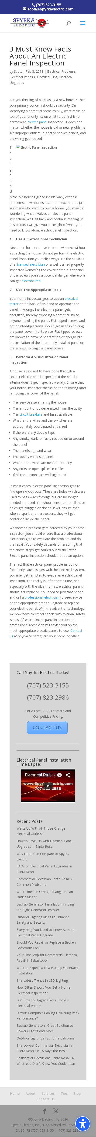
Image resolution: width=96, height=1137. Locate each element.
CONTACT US (47, 727)
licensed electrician (31, 264)
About (31, 1093)
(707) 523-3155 (48, 685)
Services (48, 1093)
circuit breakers (31, 414)
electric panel (37, 122)
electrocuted (31, 281)
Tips (64, 1093)
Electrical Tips (47, 77)
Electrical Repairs (22, 77)
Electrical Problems (61, 71)
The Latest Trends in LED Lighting (42, 980)
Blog (77, 1093)
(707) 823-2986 (48, 697)
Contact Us (45, 1099)
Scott (18, 71)
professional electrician (42, 597)
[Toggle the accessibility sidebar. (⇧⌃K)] (82, 1123)
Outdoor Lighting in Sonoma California (46, 1038)
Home (15, 1093)
